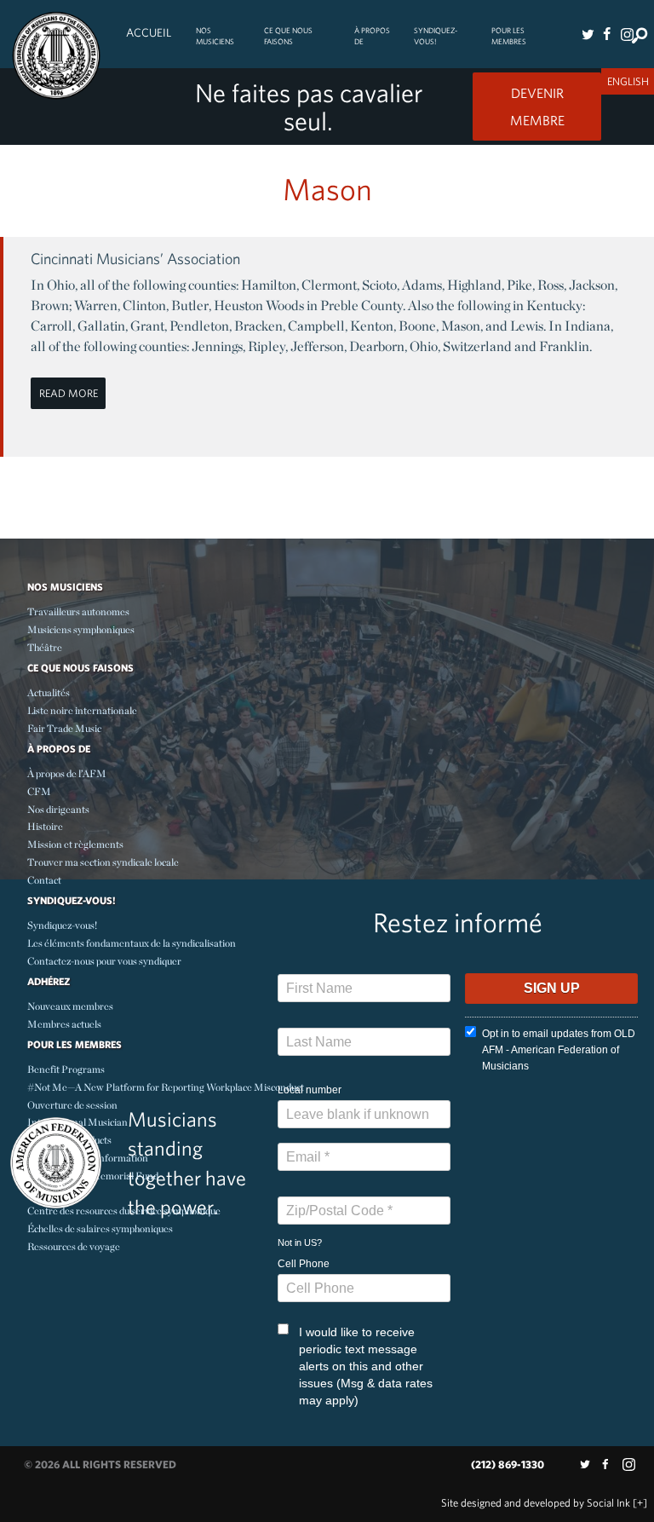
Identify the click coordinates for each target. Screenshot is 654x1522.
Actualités (48, 692)
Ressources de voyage (73, 1246)
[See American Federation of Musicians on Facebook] (606, 34)
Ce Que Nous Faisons (288, 36)
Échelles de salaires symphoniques (100, 1228)
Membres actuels (64, 1024)
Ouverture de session (72, 1104)
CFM (39, 791)
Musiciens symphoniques (81, 629)
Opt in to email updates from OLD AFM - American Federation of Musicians (558, 1050)
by (535, 1502)
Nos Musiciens (215, 36)
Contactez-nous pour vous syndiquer (104, 960)
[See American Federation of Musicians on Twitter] (587, 34)
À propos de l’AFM (66, 773)
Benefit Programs (66, 1069)
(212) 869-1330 (507, 1464)
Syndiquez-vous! (435, 36)
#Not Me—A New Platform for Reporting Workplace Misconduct (165, 1087)
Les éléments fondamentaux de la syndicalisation (131, 943)
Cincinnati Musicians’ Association (135, 259)
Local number (309, 1090)
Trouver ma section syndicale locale (103, 862)
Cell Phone (304, 1264)
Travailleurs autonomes (78, 611)
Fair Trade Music (64, 728)
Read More (68, 393)
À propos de (372, 36)
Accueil (148, 32)
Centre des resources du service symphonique (124, 1210)
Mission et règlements (75, 844)
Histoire (45, 826)
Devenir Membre (537, 106)
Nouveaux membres (70, 1006)
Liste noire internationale (82, 710)
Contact (44, 879)
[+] (640, 1502)
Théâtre (44, 647)
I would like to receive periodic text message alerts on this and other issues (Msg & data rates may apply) (366, 1366)
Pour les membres (508, 36)
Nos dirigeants (58, 809)
